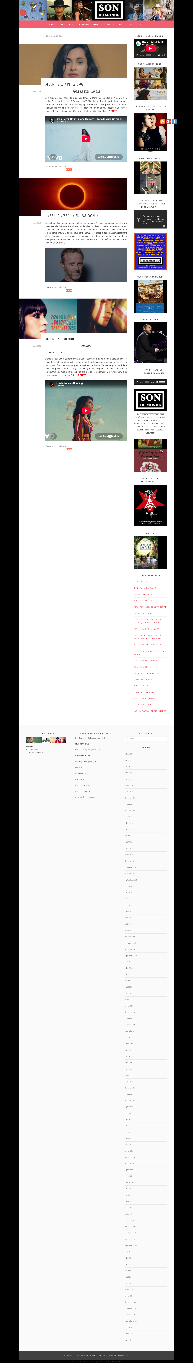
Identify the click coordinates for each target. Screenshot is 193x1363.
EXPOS (141, 24)
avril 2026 (128, 772)
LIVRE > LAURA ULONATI (142, 705)
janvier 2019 (129, 1296)
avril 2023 (128, 987)
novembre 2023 (130, 943)
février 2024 (129, 924)
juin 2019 (128, 1264)
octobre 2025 (130, 810)
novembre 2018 (130, 1308)
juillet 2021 (129, 1119)
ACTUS (51, 24)
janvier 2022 (129, 1081)
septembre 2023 (131, 955)
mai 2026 (128, 766)
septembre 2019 (131, 1245)
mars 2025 (128, 848)
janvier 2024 (129, 930)
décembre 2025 (130, 798)
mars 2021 (128, 1144)
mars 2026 (128, 779)
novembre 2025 (130, 804)
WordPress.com (121, 1355)
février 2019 (129, 1289)
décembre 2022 (130, 1012)
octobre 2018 (130, 1315)
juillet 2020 (129, 1182)
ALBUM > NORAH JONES (60, 338)
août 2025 (128, 817)
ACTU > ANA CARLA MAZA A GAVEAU (147, 629)
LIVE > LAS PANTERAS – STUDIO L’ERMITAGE (150, 711)
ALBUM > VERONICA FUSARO (144, 600)
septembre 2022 (131, 1031)
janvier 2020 (129, 1220)
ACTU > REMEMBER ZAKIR (143, 667)
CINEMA (119, 24)
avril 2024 (128, 911)
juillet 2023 (129, 968)
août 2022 (128, 1037)
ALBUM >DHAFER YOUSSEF (144, 692)
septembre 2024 (131, 880)
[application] (150, 48)
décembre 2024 (130, 861)
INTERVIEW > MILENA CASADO (145, 588)
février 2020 (129, 1214)
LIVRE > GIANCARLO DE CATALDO (146, 660)
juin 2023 (128, 974)
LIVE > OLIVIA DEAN (141, 582)
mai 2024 (128, 905)
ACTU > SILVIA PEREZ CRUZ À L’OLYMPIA (148, 645)
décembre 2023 (130, 936)
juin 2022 (128, 1050)
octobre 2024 (130, 873)
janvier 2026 (129, 791)
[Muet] (159, 55)
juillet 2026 (129, 754)
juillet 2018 (129, 1334)
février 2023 (129, 999)
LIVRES (130, 24)
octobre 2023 (130, 949)
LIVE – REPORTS (66, 24)
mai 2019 (128, 1270)
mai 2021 (128, 1132)
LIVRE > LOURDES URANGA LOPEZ (146, 673)
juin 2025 (128, 829)
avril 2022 (128, 1062)
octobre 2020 (130, 1163)
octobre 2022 (130, 1025)
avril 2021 (128, 1138)
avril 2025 (128, 842)
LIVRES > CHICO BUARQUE (143, 594)
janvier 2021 (129, 1151)
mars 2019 (128, 1283)
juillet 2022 (129, 1044)
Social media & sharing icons (84, 1361)
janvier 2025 (129, 854)
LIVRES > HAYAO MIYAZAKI (143, 679)
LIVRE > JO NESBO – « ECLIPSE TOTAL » (71, 215)
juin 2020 (128, 1188)
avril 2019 (128, 1277)
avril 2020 (128, 1201)
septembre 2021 (131, 1107)
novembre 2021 (130, 1094)
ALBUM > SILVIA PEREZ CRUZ (64, 84)
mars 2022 (128, 1069)
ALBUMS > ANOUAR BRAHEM (144, 698)
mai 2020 (128, 1195)
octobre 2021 (130, 1100)
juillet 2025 (129, 823)
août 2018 (128, 1327)
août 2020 (128, 1176)
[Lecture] (137, 55)
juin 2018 (128, 1340)
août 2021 (128, 1113)
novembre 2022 (130, 1018)
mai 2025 (128, 836)
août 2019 (128, 1252)
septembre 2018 (131, 1321)
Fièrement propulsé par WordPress (80, 1355)
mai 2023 (128, 980)
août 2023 (128, 962)
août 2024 (128, 886)
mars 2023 (128, 993)
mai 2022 (128, 1056)
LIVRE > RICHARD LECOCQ (143, 613)
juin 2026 (128, 760)
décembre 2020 (130, 1157)
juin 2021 (128, 1126)
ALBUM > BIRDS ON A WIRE (144, 686)
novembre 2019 (130, 1233)
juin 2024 (128, 899)
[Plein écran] (163, 55)
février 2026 (129, 785)
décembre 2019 (130, 1226)
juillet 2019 (129, 1258)
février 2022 (129, 1075)
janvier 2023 (129, 1006)
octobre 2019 (130, 1239)
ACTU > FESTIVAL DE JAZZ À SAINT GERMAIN (150, 607)
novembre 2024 (130, 867)
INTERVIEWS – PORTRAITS (88, 24)
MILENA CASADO (150, 120)
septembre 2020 (131, 1170)
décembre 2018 (130, 1302)
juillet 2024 (129, 892)
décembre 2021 (130, 1088)
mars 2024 (128, 918)
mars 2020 (128, 1207)
